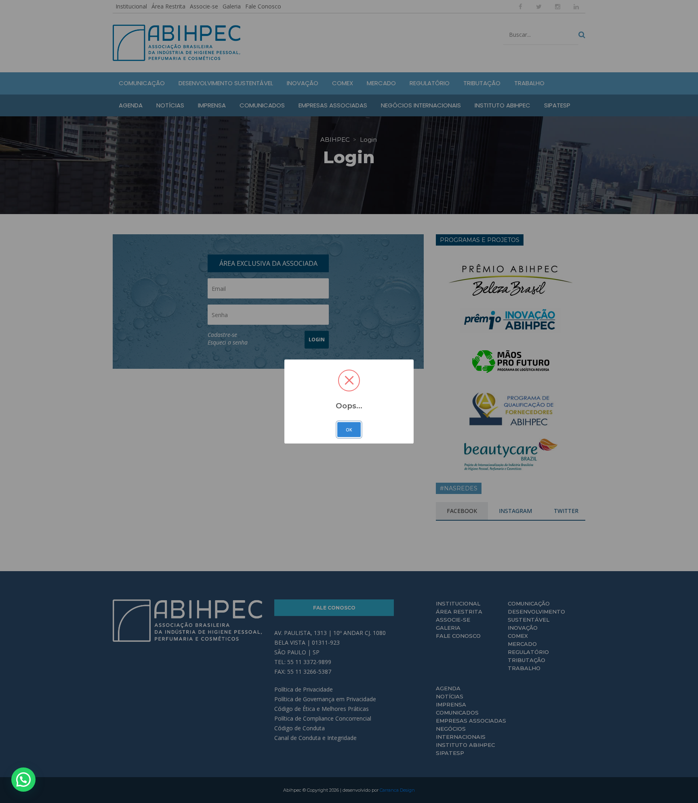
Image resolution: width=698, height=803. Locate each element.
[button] (23, 779)
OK (349, 430)
